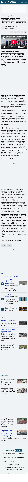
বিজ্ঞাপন (17, 464)
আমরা (22, 461)
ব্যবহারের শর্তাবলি (19, 457)
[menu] (25, 2)
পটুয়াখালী (9, 16)
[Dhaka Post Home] (14, 450)
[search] (22, 2)
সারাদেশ (3, 16)
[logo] (8, 2)
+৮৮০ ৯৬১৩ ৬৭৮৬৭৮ (15, 473)
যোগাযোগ (6, 461)
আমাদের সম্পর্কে (15, 461)
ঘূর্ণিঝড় (3, 245)
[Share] (11, 32)
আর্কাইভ (11, 464)
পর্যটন (9, 245)
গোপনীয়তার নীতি (8, 457)
